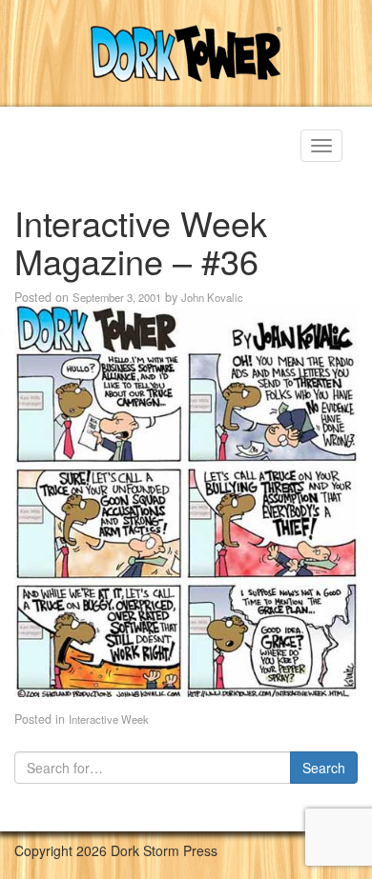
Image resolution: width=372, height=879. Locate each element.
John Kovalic (212, 297)
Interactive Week (109, 719)
